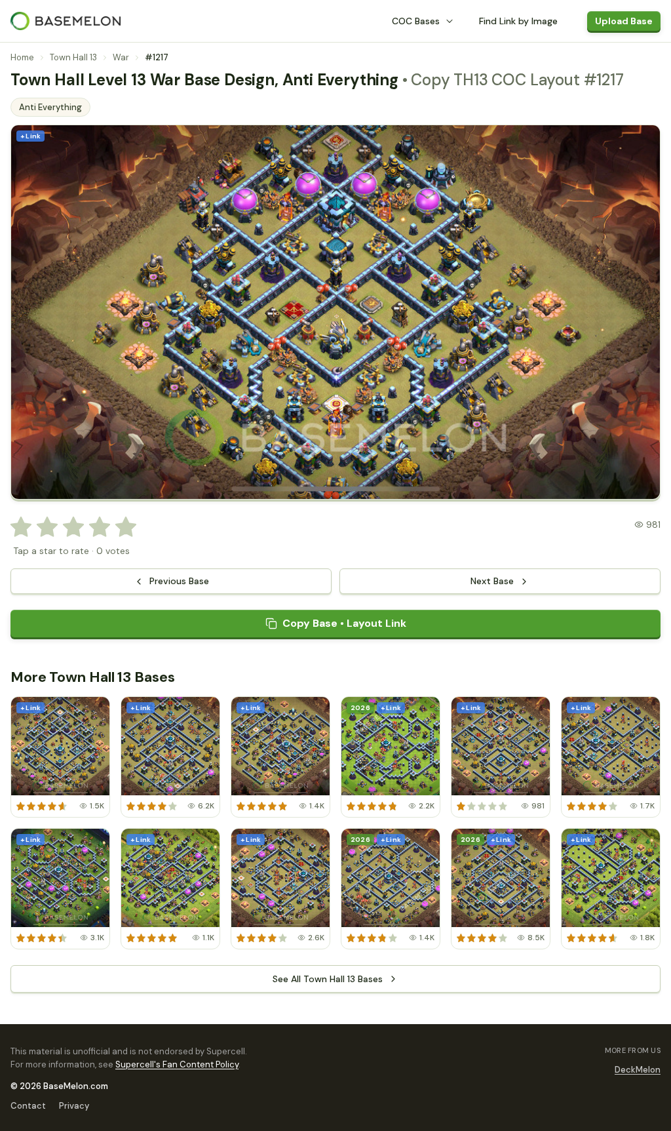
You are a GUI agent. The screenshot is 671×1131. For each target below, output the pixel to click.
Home (22, 57)
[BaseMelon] (65, 21)
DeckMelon (638, 1069)
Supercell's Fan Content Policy (177, 1064)
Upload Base (624, 21)
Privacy (74, 1105)
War (121, 57)
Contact (28, 1105)
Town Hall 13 (73, 57)
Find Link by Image (518, 21)
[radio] (21, 527)
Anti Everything (50, 107)
